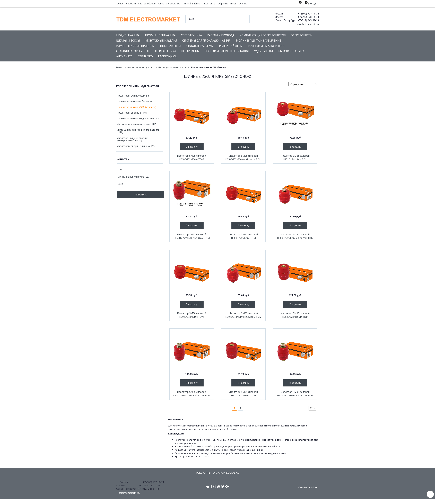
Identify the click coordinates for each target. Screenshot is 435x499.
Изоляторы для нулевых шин (133, 95)
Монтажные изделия (161, 40)
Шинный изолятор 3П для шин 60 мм (138, 118)
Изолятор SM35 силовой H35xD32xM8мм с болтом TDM (295, 393)
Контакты (209, 3)
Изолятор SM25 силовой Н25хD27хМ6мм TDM (191, 157)
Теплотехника (165, 51)
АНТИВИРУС (124, 56)
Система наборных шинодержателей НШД (138, 131)
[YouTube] (218, 486)
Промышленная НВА (160, 35)
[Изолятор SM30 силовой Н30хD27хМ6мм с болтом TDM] (295, 193)
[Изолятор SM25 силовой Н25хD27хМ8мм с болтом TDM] (191, 193)
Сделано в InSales (308, 487)
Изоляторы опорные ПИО (132, 112)
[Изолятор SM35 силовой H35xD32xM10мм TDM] (295, 272)
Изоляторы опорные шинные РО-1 (137, 146)
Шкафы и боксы (128, 40)
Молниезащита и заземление (258, 40)
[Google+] (227, 486)
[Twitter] (222, 486)
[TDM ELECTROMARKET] (148, 18)
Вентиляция (190, 51)
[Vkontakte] (207, 486)
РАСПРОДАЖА (167, 56)
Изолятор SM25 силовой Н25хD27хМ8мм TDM (295, 157)
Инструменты (170, 46)
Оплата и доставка (169, 3)
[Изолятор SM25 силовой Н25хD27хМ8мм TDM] (295, 114)
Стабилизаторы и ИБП (132, 51)
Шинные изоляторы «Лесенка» (134, 101)
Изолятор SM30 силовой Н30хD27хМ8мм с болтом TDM (243, 315)
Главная (120, 67)
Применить (140, 194)
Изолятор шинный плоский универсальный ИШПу (132, 139)
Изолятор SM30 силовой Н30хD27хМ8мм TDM (191, 315)
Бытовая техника (291, 51)
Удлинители (263, 51)
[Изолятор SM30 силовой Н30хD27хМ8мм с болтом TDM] (243, 272)
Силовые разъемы (200, 46)
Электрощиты (301, 35)
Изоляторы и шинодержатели (172, 67)
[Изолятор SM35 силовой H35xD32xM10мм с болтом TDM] (191, 350)
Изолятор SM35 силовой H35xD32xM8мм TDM (243, 393)
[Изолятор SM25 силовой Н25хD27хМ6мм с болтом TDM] (243, 114)
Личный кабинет (192, 3)
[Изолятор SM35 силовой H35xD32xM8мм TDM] (243, 350)
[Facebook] (211, 486)
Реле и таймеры (231, 46)
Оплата (243, 3)
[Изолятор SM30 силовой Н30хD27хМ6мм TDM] (243, 193)
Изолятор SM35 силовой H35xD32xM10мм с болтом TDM (191, 393)
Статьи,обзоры (147, 3)
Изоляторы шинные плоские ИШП (136, 124)
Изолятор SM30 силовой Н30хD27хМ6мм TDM (243, 236)
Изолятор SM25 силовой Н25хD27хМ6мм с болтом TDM (243, 157)
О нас (120, 3)
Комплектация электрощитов (263, 35)
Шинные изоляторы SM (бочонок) (136, 107)
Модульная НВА (128, 35)
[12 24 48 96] (312, 408)
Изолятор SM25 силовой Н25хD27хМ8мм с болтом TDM (191, 236)
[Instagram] (214, 486)
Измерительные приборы (135, 46)
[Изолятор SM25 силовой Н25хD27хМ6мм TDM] (191, 114)
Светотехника (191, 35)
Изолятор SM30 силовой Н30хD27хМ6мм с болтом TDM (295, 236)
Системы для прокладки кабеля (206, 40)
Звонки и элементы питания (227, 51)
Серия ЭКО (145, 56)
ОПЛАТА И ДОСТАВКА (226, 472)
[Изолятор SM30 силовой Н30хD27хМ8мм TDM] (191, 272)
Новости (131, 3)
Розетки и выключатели (266, 46)
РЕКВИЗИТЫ (203, 472)
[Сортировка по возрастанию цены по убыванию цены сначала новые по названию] (303, 84)
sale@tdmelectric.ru (308, 24)
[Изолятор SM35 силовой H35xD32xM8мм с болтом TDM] (295, 350)
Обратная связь (227, 3)
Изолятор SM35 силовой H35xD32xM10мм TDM (295, 315)
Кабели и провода (220, 35)
